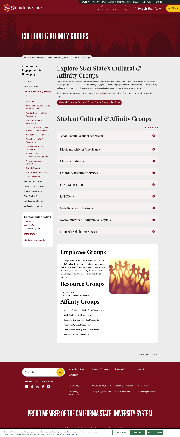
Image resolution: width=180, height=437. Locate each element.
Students (86, 2)
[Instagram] (27, 388)
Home (26, 57)
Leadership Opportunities (34, 186)
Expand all (150, 127)
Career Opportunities (124, 386)
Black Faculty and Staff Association (78, 315)
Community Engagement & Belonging (31, 70)
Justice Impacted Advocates (37, 135)
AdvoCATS (30, 101)
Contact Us (143, 386)
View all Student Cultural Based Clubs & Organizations (89, 102)
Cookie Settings (120, 432)
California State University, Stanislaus (74, 428)
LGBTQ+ (66, 196)
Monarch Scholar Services (78, 231)
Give (115, 9)
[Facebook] (44, 388)
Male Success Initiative (33, 201)
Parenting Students (146, 391)
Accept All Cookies (155, 432)
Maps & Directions (122, 391)
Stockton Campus (124, 2)
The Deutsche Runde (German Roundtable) (81, 329)
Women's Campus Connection (76, 334)
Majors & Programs (101, 369)
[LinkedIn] (37, 388)
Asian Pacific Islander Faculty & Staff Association (84, 310)
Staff (104, 2)
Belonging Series (31, 86)
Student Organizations (33, 191)
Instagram (29, 233)
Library (135, 2)
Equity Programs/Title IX (101, 393)
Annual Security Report (101, 386)
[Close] (176, 432)
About (141, 369)
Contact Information (33, 206)
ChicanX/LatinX (71, 161)
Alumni (111, 2)
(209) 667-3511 (30, 221)
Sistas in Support (33, 168)
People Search (47, 381)
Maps (149, 2)
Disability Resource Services (79, 173)
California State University (105, 413)
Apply (124, 9)
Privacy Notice (71, 434)
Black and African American (79, 149)
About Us (27, 81)
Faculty (96, 2)
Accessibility (74, 386)
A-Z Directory (31, 381)
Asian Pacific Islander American (82, 136)
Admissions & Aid (76, 369)
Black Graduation (33, 176)
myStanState (102, 9)
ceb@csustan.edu (31, 225)
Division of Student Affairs (35, 240)
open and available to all (102, 93)
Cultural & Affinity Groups (37, 91)
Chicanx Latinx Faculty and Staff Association (82, 320)
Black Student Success (33, 196)
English (159, 2)
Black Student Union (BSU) (37, 172)
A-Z (144, 2)
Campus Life (121, 369)
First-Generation (72, 184)
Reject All (137, 432)
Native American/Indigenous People (84, 220)
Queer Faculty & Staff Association (77, 325)
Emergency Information (74, 393)
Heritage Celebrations (33, 181)
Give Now (73, 375)
